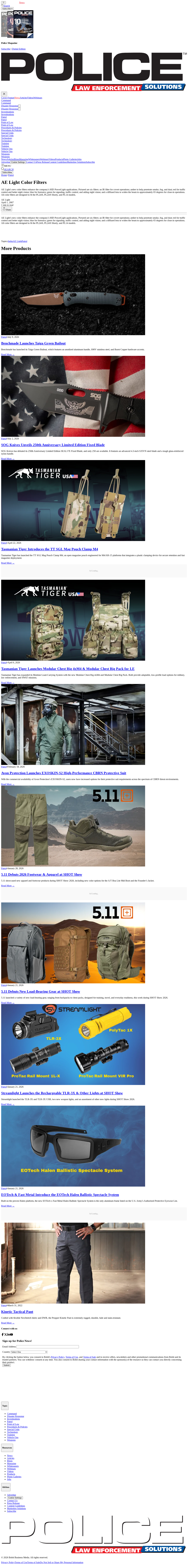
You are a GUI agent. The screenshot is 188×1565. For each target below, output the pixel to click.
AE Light (17, 241)
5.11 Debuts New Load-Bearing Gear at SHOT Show (40, 991)
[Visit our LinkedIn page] (8, 1335)
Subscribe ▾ (7, 9)
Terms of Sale (33, 1562)
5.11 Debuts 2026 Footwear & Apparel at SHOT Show (41, 874)
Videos (35, 2)
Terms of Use (21, 1562)
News (22, 2)
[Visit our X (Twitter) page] (5, 1335)
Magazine (23, 159)
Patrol (4, 117)
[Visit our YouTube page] (11, 1335)
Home (4, 175)
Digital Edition (19, 49)
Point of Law (7, 122)
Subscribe (5, 49)
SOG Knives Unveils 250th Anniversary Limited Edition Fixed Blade (53, 445)
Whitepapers (34, 159)
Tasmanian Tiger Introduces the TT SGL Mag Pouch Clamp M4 (49, 549)
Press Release (42, 162)
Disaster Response (9, 106)
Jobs (79, 159)
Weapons (5, 154)
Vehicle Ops (6, 148)
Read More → (8, 354)
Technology (6, 138)
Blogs (16, 159)
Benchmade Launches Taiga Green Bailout (33, 343)
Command (6, 100)
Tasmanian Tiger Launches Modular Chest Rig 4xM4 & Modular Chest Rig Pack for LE (68, 669)
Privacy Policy (8, 1562)
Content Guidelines (58, 162)
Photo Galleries (70, 159)
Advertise (5, 162)
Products (59, 159)
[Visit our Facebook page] (2, 1335)
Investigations (7, 112)
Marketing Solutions (76, 162)
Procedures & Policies (11, 127)
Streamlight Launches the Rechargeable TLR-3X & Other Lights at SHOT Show (62, 1093)
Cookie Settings (18, 162)
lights (10, 241)
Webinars (42, 2)
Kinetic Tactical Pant (17, 1312)
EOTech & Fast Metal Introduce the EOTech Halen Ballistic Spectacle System (60, 1195)
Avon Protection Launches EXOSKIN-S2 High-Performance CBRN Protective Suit (63, 773)
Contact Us (31, 162)
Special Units (7, 133)
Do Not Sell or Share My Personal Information (61, 1562)
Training (5, 143)
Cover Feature (12, 2)
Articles (28, 2)
